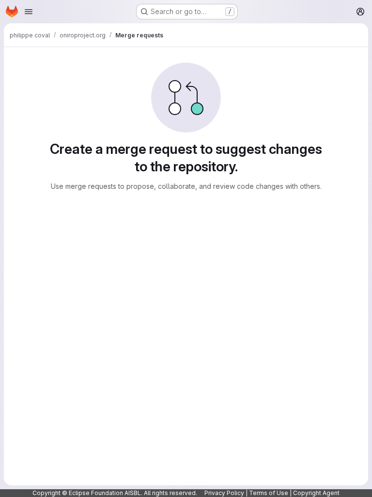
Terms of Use (268, 493)
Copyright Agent (316, 493)
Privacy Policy (224, 493)
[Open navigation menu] (28, 11)
